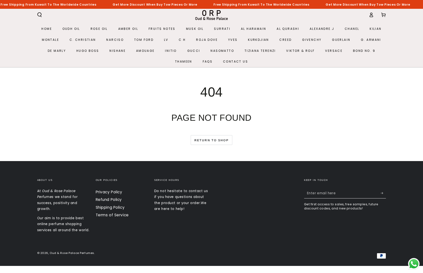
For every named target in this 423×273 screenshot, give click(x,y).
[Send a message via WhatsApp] (414, 264)
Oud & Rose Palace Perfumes (72, 253)
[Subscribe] (383, 193)
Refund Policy (109, 199)
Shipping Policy (110, 207)
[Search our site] (40, 15)
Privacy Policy (109, 192)
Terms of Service (112, 215)
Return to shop (211, 140)
